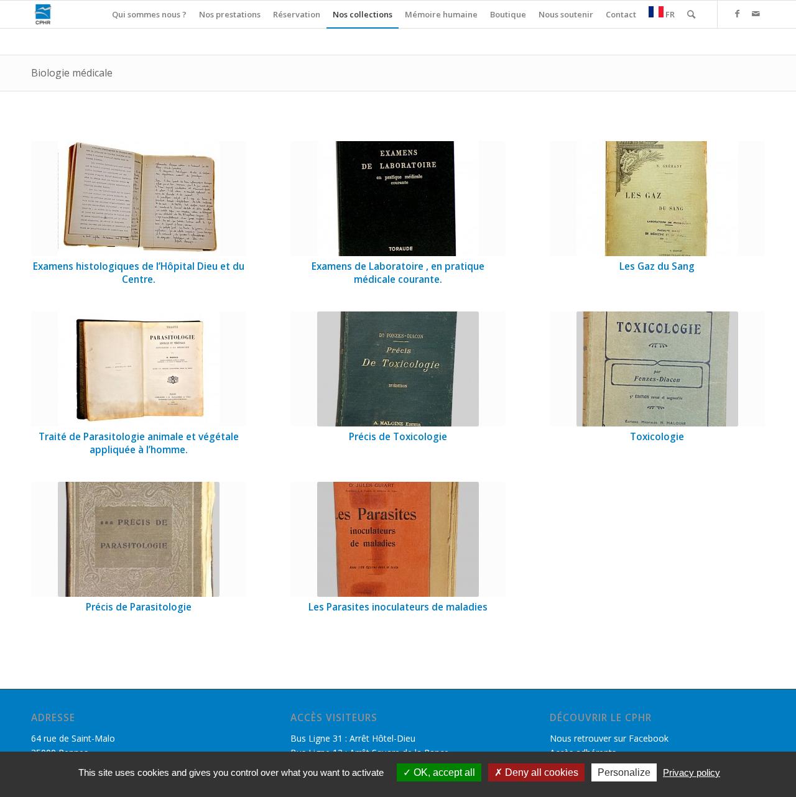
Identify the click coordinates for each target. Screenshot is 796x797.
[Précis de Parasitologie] (138, 539)
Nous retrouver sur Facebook (609, 738)
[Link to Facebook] (737, 13)
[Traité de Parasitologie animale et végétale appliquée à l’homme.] (138, 368)
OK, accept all (443, 772)
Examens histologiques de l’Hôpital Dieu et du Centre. (138, 273)
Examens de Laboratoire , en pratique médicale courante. (398, 273)
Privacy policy (691, 772)
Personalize (624, 772)
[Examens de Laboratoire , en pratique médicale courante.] (398, 198)
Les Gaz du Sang (657, 266)
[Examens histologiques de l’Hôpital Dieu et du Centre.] (138, 198)
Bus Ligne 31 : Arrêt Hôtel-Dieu (352, 738)
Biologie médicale (72, 73)
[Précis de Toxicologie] (398, 368)
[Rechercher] (691, 14)
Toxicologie (657, 436)
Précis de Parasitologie (139, 607)
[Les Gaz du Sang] (657, 198)
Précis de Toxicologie (398, 436)
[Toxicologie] (657, 368)
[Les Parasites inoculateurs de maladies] (398, 539)
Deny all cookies (540, 772)
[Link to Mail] (755, 13)
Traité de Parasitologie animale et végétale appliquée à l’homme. (139, 443)
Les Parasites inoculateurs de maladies (398, 607)
